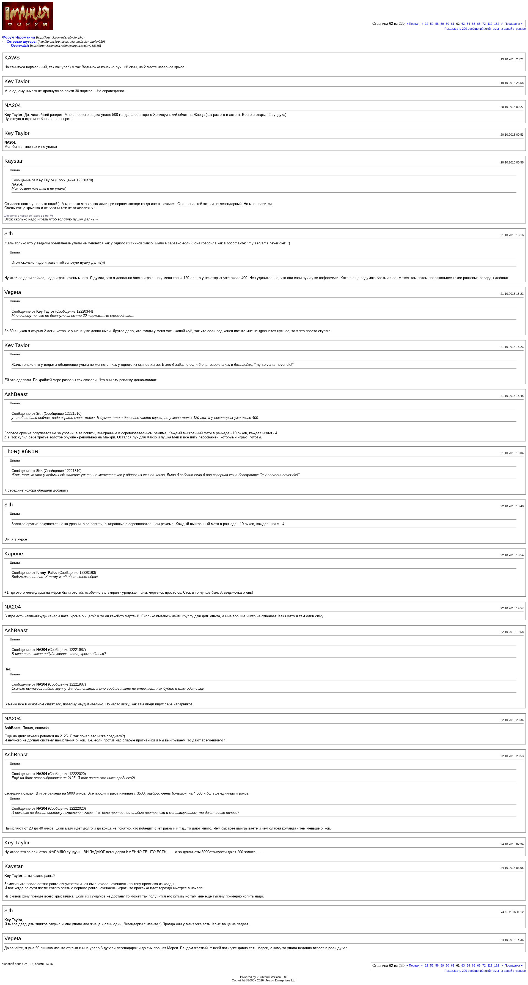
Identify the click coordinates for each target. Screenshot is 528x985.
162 (496, 23)
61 (452, 23)
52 (431, 23)
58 (437, 23)
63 (463, 23)
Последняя (513, 23)
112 (490, 23)
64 (468, 23)
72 (484, 23)
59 (442, 23)
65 (473, 23)
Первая (412, 23)
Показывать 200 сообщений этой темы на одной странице (485, 28)
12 (426, 23)
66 (478, 23)
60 (447, 23)
